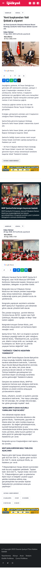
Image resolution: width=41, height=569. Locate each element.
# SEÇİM (16, 503)
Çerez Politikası (21, 558)
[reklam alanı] (20, 168)
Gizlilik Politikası (7, 558)
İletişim (28, 556)
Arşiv (22, 556)
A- (24, 76)
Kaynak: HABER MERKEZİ (11, 160)
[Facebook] (3, 563)
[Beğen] (4, 76)
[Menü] (3, 3)
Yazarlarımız (6, 556)
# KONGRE (25, 498)
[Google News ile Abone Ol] (9, 71)
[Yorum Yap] (15, 76)
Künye (15, 556)
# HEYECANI (7, 503)
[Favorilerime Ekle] (10, 76)
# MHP (17, 498)
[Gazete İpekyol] (13, 3)
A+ (19, 76)
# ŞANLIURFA (7, 498)
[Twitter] (7, 563)
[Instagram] (12, 563)
